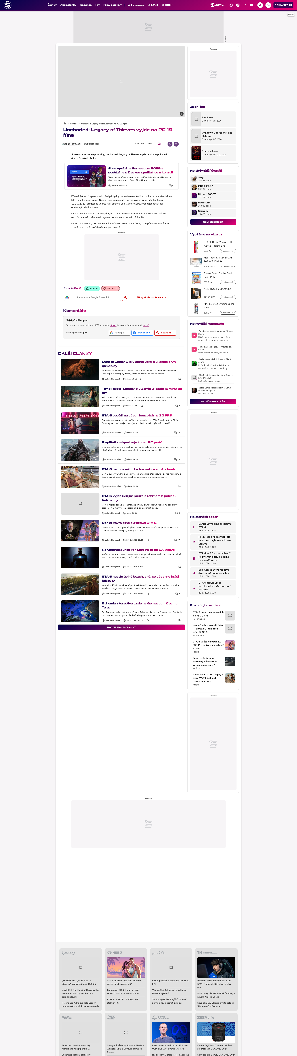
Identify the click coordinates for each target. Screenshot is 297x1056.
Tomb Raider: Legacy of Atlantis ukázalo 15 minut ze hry (142, 391)
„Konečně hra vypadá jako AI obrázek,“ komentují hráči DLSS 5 (208, 629)
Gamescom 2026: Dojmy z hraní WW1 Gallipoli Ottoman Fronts (208, 678)
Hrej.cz (196, 652)
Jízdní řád (197, 107)
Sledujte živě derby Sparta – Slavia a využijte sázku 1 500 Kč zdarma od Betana (125, 1049)
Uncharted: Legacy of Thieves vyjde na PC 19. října (104, 124)
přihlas (113, 325)
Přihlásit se (283, 5)
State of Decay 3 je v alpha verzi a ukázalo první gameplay (139, 364)
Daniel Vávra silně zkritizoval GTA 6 (129, 523)
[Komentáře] (159, 143)
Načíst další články (121, 627)
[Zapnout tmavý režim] (268, 5)
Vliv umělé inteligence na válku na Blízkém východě (169, 992)
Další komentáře (213, 401)
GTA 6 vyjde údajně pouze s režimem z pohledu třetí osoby (139, 498)
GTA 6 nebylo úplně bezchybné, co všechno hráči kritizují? (140, 578)
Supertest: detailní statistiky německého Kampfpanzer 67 (76, 1047)
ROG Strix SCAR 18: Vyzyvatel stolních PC (122, 1001)
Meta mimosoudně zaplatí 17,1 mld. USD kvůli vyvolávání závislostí (170, 1047)
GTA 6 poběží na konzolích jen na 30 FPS (208, 614)
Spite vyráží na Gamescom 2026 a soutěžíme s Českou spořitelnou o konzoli (140, 170)
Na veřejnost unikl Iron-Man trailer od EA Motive (138, 550)
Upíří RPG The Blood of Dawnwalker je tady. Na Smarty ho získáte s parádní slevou (80, 993)
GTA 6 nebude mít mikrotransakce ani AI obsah (138, 469)
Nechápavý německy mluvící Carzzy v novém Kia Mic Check (216, 995)
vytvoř (146, 325)
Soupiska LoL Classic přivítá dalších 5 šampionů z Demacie (215, 1005)
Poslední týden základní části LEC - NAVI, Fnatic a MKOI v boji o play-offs (215, 984)
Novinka (73, 124)
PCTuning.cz (199, 619)
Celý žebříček (213, 222)
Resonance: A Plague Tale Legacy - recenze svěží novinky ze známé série (80, 1005)
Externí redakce (119, 186)
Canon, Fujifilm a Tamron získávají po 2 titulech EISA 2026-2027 (214, 1047)
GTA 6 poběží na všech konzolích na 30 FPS (137, 415)
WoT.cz (196, 668)
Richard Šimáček (113, 433)
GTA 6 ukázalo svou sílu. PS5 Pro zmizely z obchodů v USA (208, 645)
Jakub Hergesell (91, 144)
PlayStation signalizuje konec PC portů (132, 442)
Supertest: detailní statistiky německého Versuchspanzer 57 (205, 661)
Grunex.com (198, 635)
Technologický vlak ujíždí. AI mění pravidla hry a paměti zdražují (169, 1001)
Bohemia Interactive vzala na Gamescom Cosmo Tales (139, 605)
